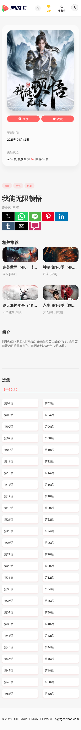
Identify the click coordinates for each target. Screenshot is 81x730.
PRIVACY (46, 719)
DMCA (33, 719)
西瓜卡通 (14, 8)
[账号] (75, 8)
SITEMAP (20, 719)
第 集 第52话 (37, 159)
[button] (38, 8)
